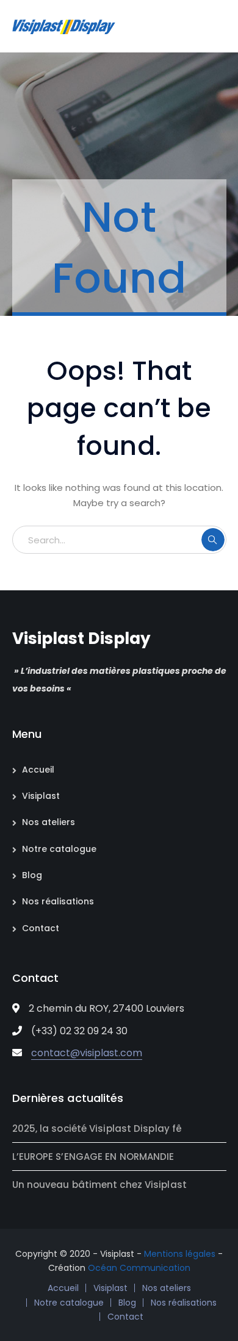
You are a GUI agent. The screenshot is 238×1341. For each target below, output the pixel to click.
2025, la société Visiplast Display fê (97, 1128)
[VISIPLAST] (64, 26)
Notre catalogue (59, 849)
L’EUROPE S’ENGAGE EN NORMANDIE (93, 1156)
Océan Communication (139, 1268)
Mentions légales (179, 1254)
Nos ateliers (48, 822)
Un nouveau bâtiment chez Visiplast (99, 1184)
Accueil (38, 769)
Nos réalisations (58, 901)
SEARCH (213, 539)
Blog (32, 875)
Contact (40, 928)
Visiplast (41, 796)
